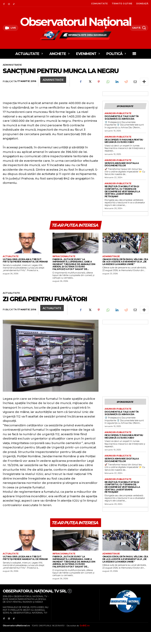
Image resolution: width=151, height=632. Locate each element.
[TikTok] (13, 3)
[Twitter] (90, 82)
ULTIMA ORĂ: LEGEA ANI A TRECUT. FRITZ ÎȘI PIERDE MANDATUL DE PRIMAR (25, 260)
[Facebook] (3, 3)
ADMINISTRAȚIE (12, 64)
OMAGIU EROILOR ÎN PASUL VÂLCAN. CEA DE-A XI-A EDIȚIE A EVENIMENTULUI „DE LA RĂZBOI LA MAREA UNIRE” (125, 262)
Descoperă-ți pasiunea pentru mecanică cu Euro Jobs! (124, 141)
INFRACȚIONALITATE (63, 256)
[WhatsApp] (108, 82)
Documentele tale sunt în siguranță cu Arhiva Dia (122, 117)
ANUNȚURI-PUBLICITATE (118, 113)
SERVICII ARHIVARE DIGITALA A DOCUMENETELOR (122, 164)
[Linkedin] (117, 82)
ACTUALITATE (10, 256)
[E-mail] (135, 82)
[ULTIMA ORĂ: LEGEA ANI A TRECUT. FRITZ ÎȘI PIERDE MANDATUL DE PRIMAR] (26, 243)
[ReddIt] (126, 82)
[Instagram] (8, 3)
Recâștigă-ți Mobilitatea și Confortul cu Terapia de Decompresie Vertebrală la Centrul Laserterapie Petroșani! (122, 191)
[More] (144, 82)
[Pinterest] (99, 82)
